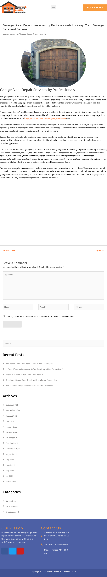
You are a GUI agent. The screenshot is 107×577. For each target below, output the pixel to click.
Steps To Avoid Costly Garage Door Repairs (24, 374)
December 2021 (13, 432)
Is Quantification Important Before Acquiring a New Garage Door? (34, 369)
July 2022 (10, 421)
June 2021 (10, 465)
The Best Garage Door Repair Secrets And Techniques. (29, 363)
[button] (53, 7)
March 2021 (11, 481)
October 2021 (12, 443)
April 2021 (10, 476)
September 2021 (13, 448)
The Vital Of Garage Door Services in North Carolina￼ (29, 385)
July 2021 (10, 459)
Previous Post (7, 250)
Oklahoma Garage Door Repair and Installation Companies (31, 380)
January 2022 (11, 426)
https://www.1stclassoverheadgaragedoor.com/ (45, 118)
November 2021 (13, 437)
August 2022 (11, 415)
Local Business (12, 506)
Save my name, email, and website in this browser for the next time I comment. (40, 316)
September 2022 (13, 410)
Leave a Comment (11, 34)
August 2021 (11, 454)
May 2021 (10, 470)
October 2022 (12, 405)
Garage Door (25, 34)
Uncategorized (12, 511)
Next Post (101, 250)
